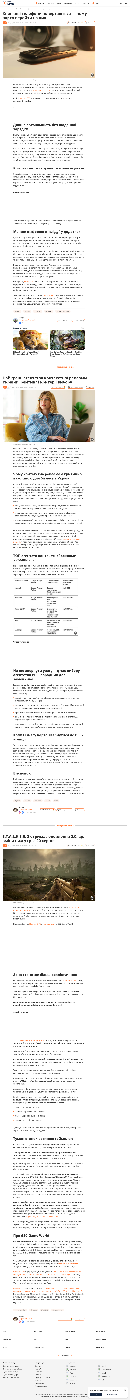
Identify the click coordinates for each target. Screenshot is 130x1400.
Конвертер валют (41, 1386)
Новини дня (38, 1347)
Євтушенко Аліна (25, 809)
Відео (97, 3)
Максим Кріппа (57, 1310)
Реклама (38, 1375)
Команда (38, 1380)
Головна (5, 9)
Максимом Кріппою (68, 1263)
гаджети (27, 311)
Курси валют (39, 1383)
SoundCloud (106, 1376)
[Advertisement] (48, 113)
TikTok (104, 1366)
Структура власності (42, 1377)
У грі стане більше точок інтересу (28, 1040)
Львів (67, 1339)
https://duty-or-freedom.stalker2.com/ (42, 1216)
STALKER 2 (44, 1310)
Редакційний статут (10, 1372)
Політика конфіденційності (13, 1369)
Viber (71, 1373)
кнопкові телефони (42, 90)
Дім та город (70, 1331)
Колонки (86, 3)
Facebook (73, 1380)
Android (17, 311)
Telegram (73, 1370)
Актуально (38, 1331)
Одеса (67, 1347)
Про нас (38, 1366)
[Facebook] (20, 323)
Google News (106, 1370)
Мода (5, 1347)
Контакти (38, 1372)
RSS (103, 1380)
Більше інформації (112, 1394)
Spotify (104, 1373)
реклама (27, 801)
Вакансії (38, 1369)
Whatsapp (73, 1383)
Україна (41, 3)
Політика (100, 1347)
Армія (59, 3)
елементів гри (69, 980)
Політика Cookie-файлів (11, 1377)
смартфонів (48, 295)
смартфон (28, 281)
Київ (35, 1339)
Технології (13, 9)
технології (37, 311)
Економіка (68, 3)
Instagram (73, 1376)
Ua (121, 3)
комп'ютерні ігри (20, 1310)
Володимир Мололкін (27, 320)
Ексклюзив (7, 1339)
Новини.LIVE (24, 98)
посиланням (48, 924)
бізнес (48, 801)
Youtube (73, 1366)
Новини (50, 3)
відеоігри (34, 1310)
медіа (56, 801)
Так (96, 1394)
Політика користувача (11, 1366)
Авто (4, 1331)
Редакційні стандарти (11, 1375)
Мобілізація (101, 1339)
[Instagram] (20, 812)
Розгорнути (65, 1356)
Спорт (77, 3)
